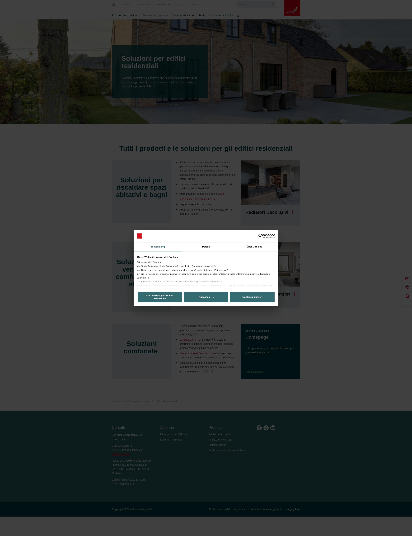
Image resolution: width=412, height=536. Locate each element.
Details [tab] (206, 246)
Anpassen (204, 297)
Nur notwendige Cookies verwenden (160, 297)
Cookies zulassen (252, 297)
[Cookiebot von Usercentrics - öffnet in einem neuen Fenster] (261, 236)
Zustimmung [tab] (158, 246)
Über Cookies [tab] (254, 246)
